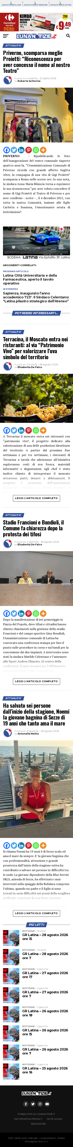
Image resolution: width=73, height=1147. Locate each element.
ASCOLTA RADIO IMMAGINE (36, 5)
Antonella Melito (28, 733)
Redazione (38, 1123)
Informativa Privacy (28, 1119)
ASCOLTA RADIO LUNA (11, 5)
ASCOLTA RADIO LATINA (60, 5)
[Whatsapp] (36, 150)
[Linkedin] (21, 150)
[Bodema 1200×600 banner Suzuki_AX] (36, 259)
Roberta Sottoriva (29, 81)
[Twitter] (14, 150)
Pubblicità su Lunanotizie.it (36, 1114)
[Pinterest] (28, 150)
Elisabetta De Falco (30, 367)
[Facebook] (6, 150)
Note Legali (54, 1119)
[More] (43, 150)
